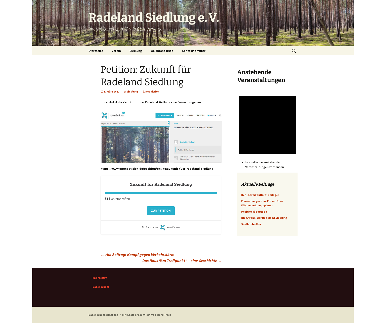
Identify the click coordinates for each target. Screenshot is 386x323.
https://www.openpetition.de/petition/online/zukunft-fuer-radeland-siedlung (157, 169)
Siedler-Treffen (251, 224)
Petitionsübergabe (254, 211)
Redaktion (152, 91)
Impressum (99, 278)
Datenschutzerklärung (103, 315)
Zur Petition (161, 211)
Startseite (95, 51)
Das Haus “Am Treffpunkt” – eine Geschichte (182, 260)
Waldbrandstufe (162, 51)
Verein (116, 51)
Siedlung (135, 51)
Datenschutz (100, 287)
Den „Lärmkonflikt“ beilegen (260, 195)
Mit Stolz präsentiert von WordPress (146, 315)
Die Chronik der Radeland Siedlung (264, 218)
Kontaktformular (193, 51)
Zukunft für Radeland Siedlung (161, 184)
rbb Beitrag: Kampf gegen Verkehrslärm (138, 254)
